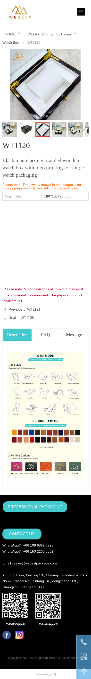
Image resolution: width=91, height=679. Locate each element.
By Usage (63, 34)
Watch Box (10, 42)
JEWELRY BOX (36, 34)
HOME (10, 34)
